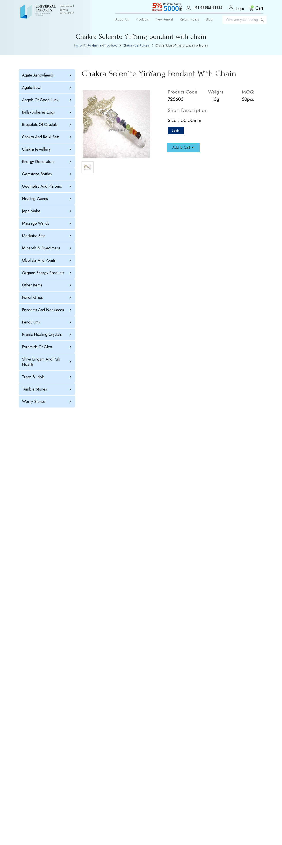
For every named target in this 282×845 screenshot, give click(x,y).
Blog (209, 19)
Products (142, 19)
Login (176, 130)
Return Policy (189, 19)
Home (78, 45)
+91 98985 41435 (207, 8)
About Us (122, 19)
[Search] (262, 20)
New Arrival (164, 19)
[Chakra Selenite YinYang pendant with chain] (116, 124)
